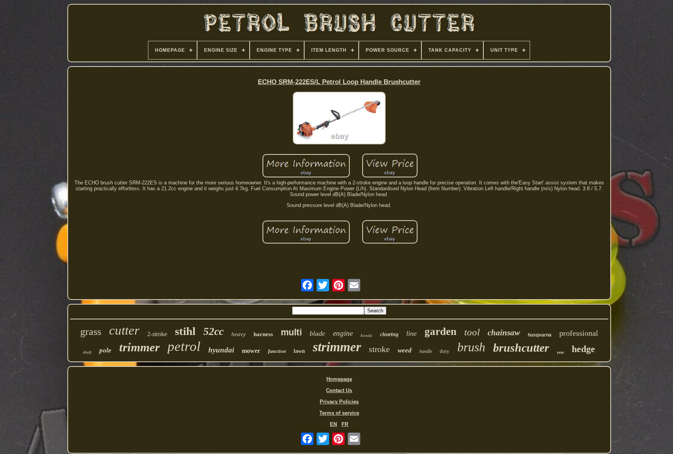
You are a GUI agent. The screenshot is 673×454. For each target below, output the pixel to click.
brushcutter (521, 347)
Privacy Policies (339, 402)
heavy (238, 334)
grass (90, 331)
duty (444, 351)
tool (472, 332)
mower (251, 350)
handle (425, 351)
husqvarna (539, 335)
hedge (583, 349)
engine (343, 333)
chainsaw (504, 332)
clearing (389, 334)
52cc (213, 331)
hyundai (221, 350)
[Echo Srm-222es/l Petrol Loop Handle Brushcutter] (339, 119)
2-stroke (157, 334)
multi (291, 332)
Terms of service (339, 413)
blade (317, 333)
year (560, 352)
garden (440, 331)
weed (405, 350)
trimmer (139, 347)
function (277, 351)
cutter (124, 330)
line (411, 333)
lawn (299, 351)
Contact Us (339, 390)
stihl (185, 331)
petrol (184, 346)
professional (578, 333)
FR (345, 424)
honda (366, 335)
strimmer (337, 347)
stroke (379, 349)
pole (105, 350)
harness (263, 334)
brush (471, 347)
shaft (87, 352)
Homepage (339, 379)
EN (333, 424)
